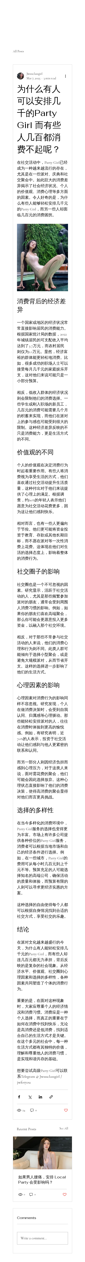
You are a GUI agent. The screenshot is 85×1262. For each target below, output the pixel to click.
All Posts (18, 51)
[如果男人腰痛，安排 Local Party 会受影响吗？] (42, 1152)
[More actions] (65, 76)
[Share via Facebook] (19, 1097)
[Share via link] (51, 1097)
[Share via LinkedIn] (40, 1097)
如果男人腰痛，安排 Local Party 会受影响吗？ (42, 1180)
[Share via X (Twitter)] (30, 1097)
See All (64, 1128)
